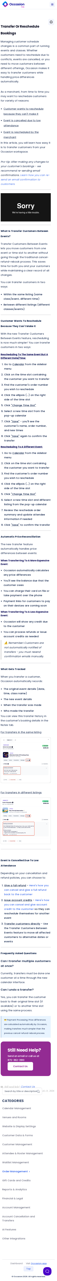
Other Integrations (13, 1238)
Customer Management (17, 1144)
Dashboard (16, 1263)
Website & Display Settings (19, 1126)
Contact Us (28, 1086)
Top (28, 1268)
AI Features (9, 1229)
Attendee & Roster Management (22, 1153)
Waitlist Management (15, 1162)
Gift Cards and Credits (16, 1180)
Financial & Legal (12, 1198)
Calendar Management (16, 1108)
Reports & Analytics (14, 1189)
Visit (36, 1263)
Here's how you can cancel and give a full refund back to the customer (26, 890)
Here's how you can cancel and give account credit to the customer (26, 904)
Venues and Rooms (14, 1117)
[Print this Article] (51, 22)
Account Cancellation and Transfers (18, 1218)
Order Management (15, 1171)
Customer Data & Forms (17, 1135)
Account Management (16, 1207)
